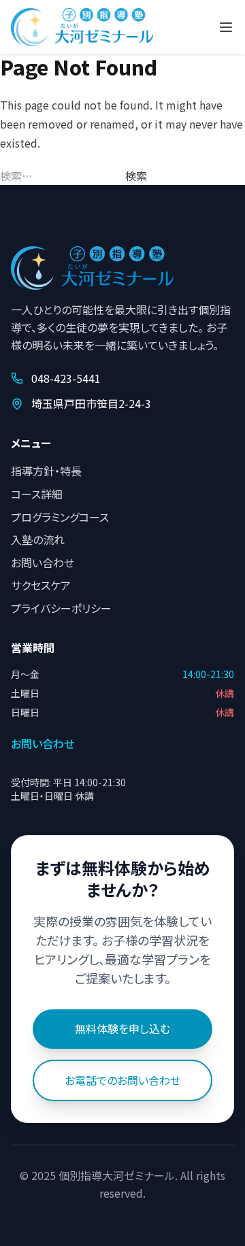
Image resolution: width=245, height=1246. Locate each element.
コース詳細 (37, 494)
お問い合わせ (42, 562)
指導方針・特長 (46, 470)
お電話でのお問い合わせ (122, 1080)
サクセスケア (41, 585)
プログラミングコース (60, 517)
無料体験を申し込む (122, 1028)
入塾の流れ (38, 539)
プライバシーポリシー (61, 608)
